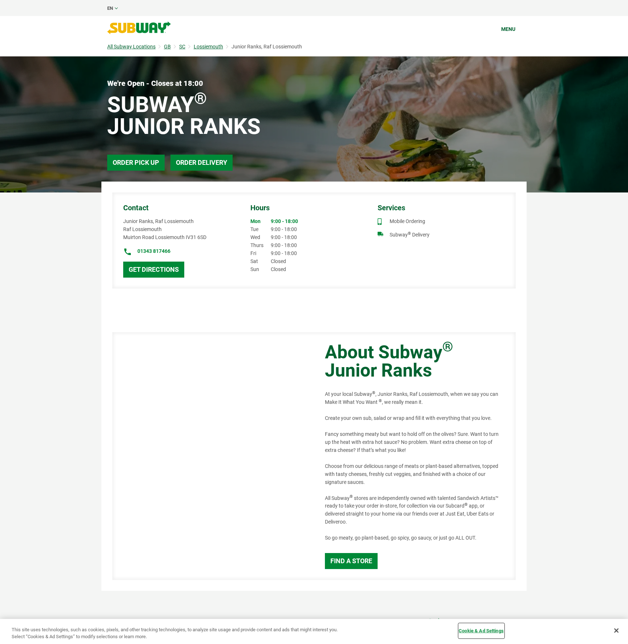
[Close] (616, 631)
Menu (508, 29)
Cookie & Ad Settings (481, 630)
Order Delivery (201, 162)
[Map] (210, 456)
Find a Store (351, 561)
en (110, 8)
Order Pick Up (136, 162)
